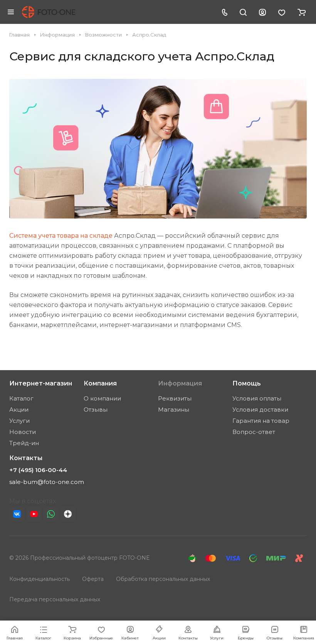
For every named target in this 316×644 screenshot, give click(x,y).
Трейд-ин (24, 443)
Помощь (246, 383)
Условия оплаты (256, 398)
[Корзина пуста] (302, 12)
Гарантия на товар (260, 420)
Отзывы (96, 409)
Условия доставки (260, 409)
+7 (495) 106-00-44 (38, 470)
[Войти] (262, 12)
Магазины (173, 409)
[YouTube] (34, 514)
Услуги (19, 420)
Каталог (21, 398)
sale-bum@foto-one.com (46, 482)
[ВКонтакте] (17, 514)
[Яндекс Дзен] (68, 514)
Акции (19, 409)
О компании (102, 398)
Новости (22, 431)
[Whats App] (51, 514)
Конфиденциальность (39, 579)
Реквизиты (175, 398)
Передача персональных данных (54, 599)
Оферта (93, 579)
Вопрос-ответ (253, 431)
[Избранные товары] (281, 12)
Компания (100, 383)
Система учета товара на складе (61, 235)
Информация (180, 383)
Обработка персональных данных (163, 579)
